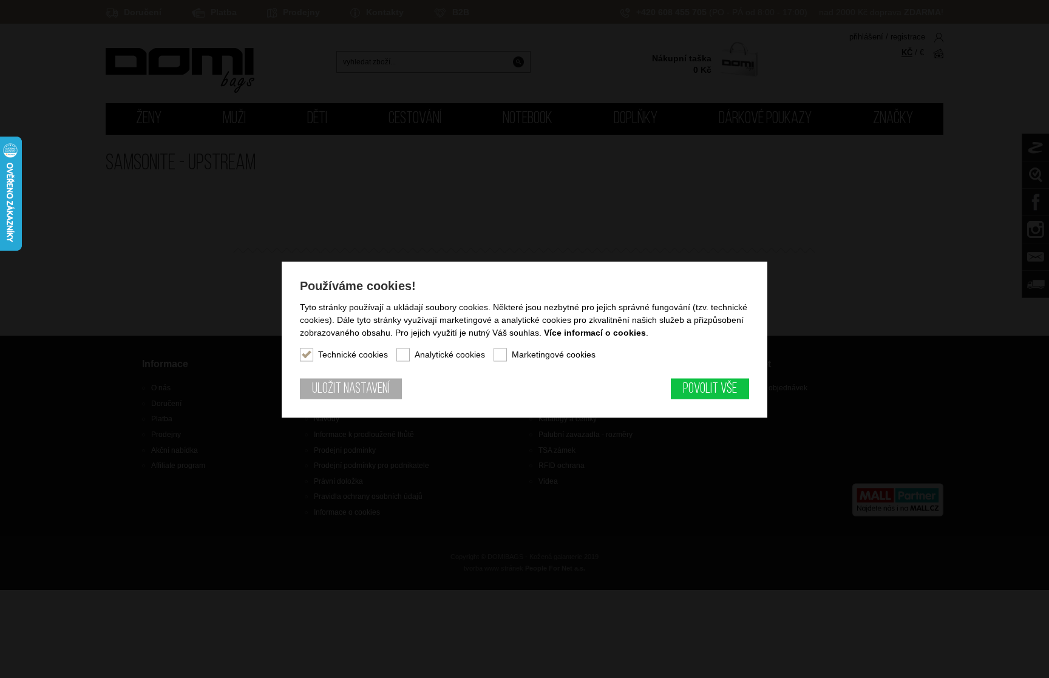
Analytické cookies (450, 354)
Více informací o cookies (595, 332)
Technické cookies (353, 354)
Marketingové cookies (554, 354)
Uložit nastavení (351, 388)
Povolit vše (710, 388)
